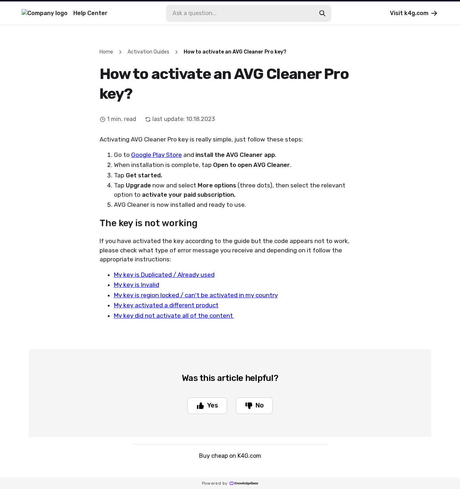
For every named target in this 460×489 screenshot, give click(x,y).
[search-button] (322, 13)
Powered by (215, 483)
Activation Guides (148, 52)
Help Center (90, 13)
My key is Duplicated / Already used (164, 274)
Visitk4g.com (409, 13)
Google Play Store (156, 154)
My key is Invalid (136, 284)
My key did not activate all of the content (174, 315)
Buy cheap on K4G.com (230, 455)
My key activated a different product (166, 305)
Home (106, 52)
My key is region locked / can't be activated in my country (196, 295)
